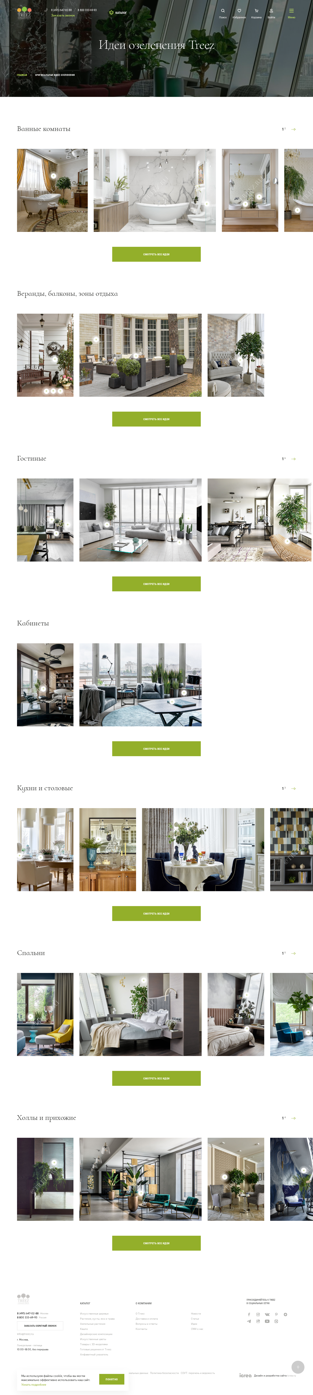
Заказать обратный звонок (40, 1326)
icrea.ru (291, 1375)
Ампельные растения (92, 1324)
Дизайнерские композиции (96, 1334)
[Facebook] (249, 1314)
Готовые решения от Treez (95, 1349)
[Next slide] (293, 129)
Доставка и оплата (147, 1318)
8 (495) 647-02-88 (28, 1313)
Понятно (112, 1379)
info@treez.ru (25, 1334)
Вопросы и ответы (146, 1324)
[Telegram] (249, 1321)
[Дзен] (285, 1314)
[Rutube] (258, 1321)
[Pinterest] (276, 1314)
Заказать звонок (63, 15)
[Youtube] (267, 1321)
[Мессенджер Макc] (276, 1321)
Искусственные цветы (93, 1339)
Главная (22, 75)
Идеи (194, 1324)
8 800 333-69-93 (27, 1317)
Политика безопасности (164, 1373)
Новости (196, 1313)
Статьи (195, 1318)
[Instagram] (258, 1314)
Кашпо (84, 1329)
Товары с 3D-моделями (94, 1344)
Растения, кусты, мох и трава (97, 1318)
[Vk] (267, 1314)
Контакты (141, 1329)
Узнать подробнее (33, 1384)
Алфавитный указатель (94, 1354)
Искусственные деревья (94, 1313)
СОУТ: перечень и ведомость (198, 1373)
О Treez (140, 1313)
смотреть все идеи (156, 254)
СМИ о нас (197, 1329)
